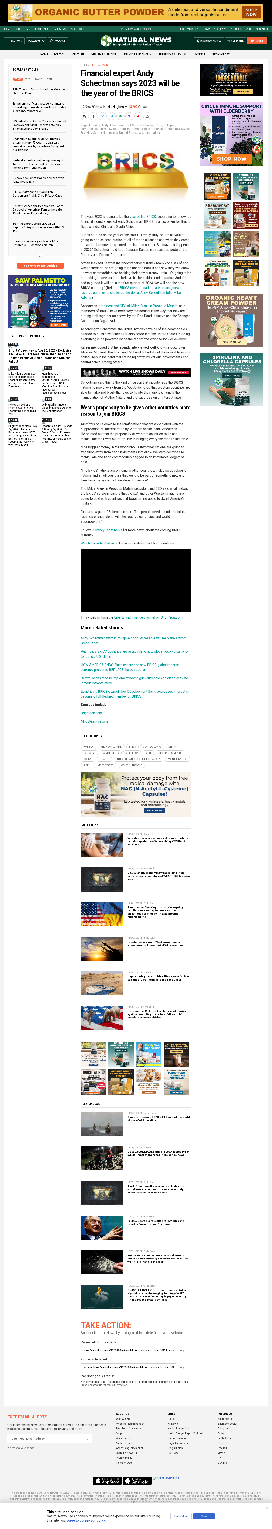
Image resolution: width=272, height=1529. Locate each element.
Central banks (100, 65)
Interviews (60, 29)
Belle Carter (150, 903)
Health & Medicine (103, 54)
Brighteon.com (91, 713)
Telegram (223, 1428)
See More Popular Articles (40, 265)
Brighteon (22, 29)
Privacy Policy (124, 1457)
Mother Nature (102, 132)
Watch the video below (98, 543)
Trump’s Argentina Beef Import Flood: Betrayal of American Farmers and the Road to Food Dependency (38, 209)
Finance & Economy (137, 54)
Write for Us (123, 1438)
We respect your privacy (20, 1448)
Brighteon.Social (227, 1423)
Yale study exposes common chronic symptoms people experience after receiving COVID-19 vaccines (158, 841)
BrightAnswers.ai (189, 29)
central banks (144, 125)
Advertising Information (130, 1448)
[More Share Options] (147, 116)
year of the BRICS (143, 217)
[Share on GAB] (120, 116)
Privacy (95, 1493)
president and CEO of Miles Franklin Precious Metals (138, 306)
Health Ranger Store (179, 1428)
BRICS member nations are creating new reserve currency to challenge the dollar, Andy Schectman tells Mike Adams (131, 293)
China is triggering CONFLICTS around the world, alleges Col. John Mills (159, 1118)
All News (173, 1423)
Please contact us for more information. (104, 1385)
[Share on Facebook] (94, 116)
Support (120, 1433)
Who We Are (123, 1418)
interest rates (173, 129)
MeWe (221, 1452)
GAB (220, 1457)
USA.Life (222, 1462)
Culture (78, 54)
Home (7, 29)
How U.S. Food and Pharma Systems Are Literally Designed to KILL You (23, 409)
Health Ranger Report (24, 336)
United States (128, 132)
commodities (89, 129)
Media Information (126, 1443)
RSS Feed (173, 1452)
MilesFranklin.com (94, 721)
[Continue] (87, 1438)
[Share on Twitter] (103, 116)
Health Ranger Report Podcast (185, 1433)
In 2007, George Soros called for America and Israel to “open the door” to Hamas (156, 1222)
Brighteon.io (225, 1418)
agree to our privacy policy (86, 1520)
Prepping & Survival (173, 54)
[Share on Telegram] (112, 116)
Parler (221, 1433)
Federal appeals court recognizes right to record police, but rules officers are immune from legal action (38, 163)
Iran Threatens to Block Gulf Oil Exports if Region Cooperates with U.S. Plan (39, 227)
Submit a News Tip (126, 1452)
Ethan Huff (149, 868)
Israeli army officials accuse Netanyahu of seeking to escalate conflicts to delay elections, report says (39, 107)
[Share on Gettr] (138, 116)
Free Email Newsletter (129, 1428)
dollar (148, 129)
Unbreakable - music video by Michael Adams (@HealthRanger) (56, 408)
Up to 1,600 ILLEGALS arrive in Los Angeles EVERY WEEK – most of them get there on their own (159, 1153)
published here (190, 1498)
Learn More (181, 1516)
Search (263, 29)
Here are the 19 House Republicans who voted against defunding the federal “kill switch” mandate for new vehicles (157, 1014)
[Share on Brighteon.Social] (85, 116)
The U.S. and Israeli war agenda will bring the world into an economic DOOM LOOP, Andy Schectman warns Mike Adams (156, 1189)
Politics (59, 54)
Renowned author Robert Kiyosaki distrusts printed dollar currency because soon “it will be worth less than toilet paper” (158, 1258)
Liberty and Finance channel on (148, 617)
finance (158, 129)
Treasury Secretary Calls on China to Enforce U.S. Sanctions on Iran (37, 243)
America (94, 125)
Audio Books (78, 29)
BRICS (130, 125)
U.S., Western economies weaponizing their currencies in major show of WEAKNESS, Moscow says (159, 876)
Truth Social (225, 1438)
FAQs (248, 29)
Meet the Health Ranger (130, 1423)
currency (105, 129)
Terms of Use (124, 1462)
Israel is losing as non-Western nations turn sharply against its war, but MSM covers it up (155, 943)
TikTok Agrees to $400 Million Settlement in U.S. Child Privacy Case (37, 193)
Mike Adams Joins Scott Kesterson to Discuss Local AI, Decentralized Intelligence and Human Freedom (22, 380)
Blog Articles (175, 1448)
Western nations (150, 132)
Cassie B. (149, 834)
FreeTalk (222, 1448)
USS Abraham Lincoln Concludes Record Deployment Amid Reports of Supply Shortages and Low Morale (39, 124)
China (158, 125)
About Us (236, 29)
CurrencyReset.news (107, 530)
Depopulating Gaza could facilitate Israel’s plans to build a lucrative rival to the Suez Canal (158, 978)
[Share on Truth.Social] (129, 116)
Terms (105, 1493)
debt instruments (131, 129)
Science (199, 54)
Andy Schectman (113, 125)
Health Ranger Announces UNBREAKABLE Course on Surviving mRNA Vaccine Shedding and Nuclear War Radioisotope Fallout (55, 383)
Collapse (169, 125)
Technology (221, 54)
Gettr (220, 1443)
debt (115, 129)
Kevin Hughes (113, 107)
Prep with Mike (41, 29)
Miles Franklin (151, 759)
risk (115, 132)
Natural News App (178, 1438)
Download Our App (215, 29)
